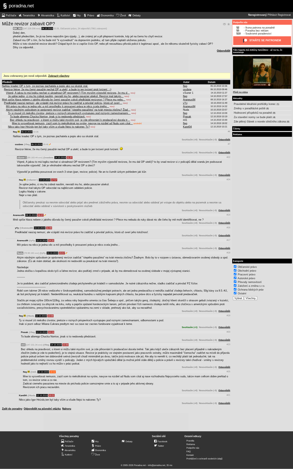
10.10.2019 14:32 (218, 106)
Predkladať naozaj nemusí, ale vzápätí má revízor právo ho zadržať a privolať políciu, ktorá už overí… (63, 102)
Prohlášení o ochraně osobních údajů (204, 458)
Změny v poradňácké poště (249, 108)
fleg (185, 86)
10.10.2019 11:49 (219, 103)
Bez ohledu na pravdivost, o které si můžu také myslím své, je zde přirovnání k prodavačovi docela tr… (70, 119)
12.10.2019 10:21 (218, 126)
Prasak (187, 116)
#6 (229, 131)
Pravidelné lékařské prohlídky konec (255, 103)
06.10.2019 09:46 (218, 89)
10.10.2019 (39, 228)
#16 (228, 227)
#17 (228, 240)
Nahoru (66, 408)
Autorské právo (246, 278)
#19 (228, 315)
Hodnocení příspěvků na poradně (253, 112)
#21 (228, 395)
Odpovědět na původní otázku (42, 408)
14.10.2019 (60, 157)
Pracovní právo (246, 274)
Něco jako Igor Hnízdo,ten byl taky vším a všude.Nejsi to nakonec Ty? (49, 126)
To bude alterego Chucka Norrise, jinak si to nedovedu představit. (47, 116)
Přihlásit (272, 15)
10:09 (50, 316)
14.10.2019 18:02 (218, 123)
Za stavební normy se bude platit (253, 117)
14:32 (51, 240)
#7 (229, 144)
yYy (185, 102)
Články (236, 128)
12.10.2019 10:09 (218, 113)
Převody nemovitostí (250, 282)
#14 (228, 215)
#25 (228, 371)
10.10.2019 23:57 (218, 109)
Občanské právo (68, 28)
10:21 (51, 395)
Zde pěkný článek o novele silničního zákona (260, 121)
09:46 (45, 144)
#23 (228, 344)
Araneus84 (189, 99)
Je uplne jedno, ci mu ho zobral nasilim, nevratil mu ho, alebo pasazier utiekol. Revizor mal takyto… (66, 96)
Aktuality (237, 98)
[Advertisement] (116, 63)
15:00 (65, 345)
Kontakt (190, 455)
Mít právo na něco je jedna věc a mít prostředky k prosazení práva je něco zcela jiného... (57, 106)
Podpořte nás (240, 22)
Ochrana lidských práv (251, 289)
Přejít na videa (240, 92)
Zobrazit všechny (58, 75)
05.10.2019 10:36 (218, 86)
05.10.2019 (26, 132)
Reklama (190, 444)
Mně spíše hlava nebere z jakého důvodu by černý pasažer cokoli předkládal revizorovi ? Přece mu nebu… (63, 99)
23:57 (62, 253)
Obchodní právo (247, 270)
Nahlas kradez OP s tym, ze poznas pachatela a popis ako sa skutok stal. (45, 86)
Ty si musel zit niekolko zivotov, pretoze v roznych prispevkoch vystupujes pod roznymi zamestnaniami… (69, 113)
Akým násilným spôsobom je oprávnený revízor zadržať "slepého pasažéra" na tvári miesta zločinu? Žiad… (68, 109)
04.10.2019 (47, 28)
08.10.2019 (31, 215)
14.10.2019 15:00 (218, 120)
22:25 (56, 28)
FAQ (188, 451)
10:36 (35, 132)
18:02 (52, 372)
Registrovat (284, 15)
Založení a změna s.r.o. (251, 285)
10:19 (51, 332)
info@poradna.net (156, 465)
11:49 (49, 228)
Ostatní (242, 293)
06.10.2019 (36, 144)
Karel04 (187, 126)
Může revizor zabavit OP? (28, 23)
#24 (228, 179)
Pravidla (190, 440)
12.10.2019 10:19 (218, 116)
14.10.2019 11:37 (219, 93)
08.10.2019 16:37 (218, 99)
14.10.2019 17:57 (218, 96)
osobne (187, 89)
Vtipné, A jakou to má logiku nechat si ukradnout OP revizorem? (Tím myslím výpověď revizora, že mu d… (68, 92)
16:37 (40, 215)
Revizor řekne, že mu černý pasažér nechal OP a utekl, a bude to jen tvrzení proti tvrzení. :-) (57, 89)
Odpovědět (223, 50)
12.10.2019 (41, 316)
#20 (228, 332)
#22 (228, 157)
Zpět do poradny (12, 408)
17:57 (54, 180)
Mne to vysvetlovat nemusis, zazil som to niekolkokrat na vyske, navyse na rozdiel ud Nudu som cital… (72, 123)
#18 (228, 252)
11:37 (69, 157)
